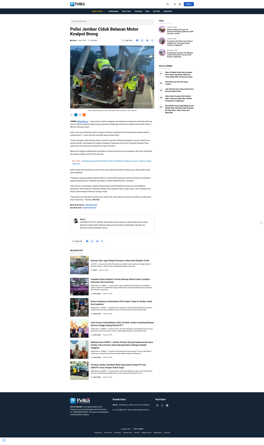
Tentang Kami (98, 432)
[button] (168, 4)
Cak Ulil (95, 270)
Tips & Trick (126, 11)
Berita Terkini (97, 11)
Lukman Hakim (97, 293)
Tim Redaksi (117, 432)
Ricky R (74, 40)
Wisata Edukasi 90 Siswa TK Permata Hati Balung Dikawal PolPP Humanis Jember (180, 32)
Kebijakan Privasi (146, 432)
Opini (147, 11)
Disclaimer (167, 432)
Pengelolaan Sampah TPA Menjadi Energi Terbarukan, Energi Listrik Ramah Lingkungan (180, 55)
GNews (188, 4)
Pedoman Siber (127, 432)
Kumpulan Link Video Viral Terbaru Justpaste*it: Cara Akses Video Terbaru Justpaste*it (180, 43)
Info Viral (156, 11)
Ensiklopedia (113, 11)
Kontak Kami (119, 399)
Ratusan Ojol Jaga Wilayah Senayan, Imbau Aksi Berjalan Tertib (120, 260)
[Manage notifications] (4, 440)
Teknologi (138, 11)
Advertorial (168, 11)
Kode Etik (136, 432)
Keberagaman (158, 432)
